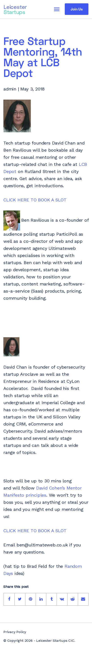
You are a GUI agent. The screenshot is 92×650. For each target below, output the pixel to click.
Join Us (77, 9)
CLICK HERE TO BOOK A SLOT (35, 200)
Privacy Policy (14, 632)
